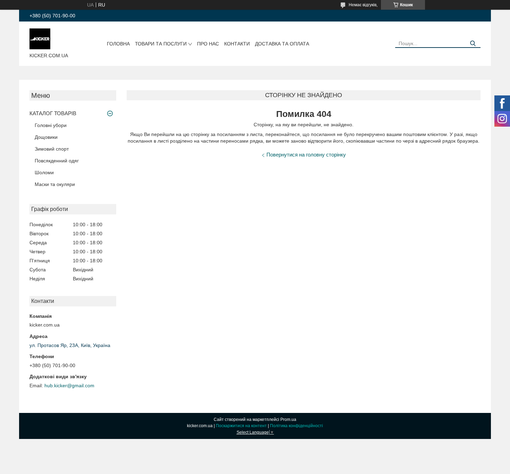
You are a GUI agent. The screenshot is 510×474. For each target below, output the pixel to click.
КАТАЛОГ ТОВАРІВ (52, 113)
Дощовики (46, 137)
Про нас (208, 43)
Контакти (237, 43)
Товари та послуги (161, 43)
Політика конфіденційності (296, 425)
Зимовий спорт (52, 149)
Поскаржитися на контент (241, 425)
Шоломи (44, 172)
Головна (118, 43)
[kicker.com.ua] (39, 38)
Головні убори (51, 125)
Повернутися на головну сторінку (306, 155)
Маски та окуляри (55, 184)
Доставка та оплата (282, 43)
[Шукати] (473, 43)
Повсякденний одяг (57, 160)
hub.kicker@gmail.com (69, 385)
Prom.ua (288, 419)
